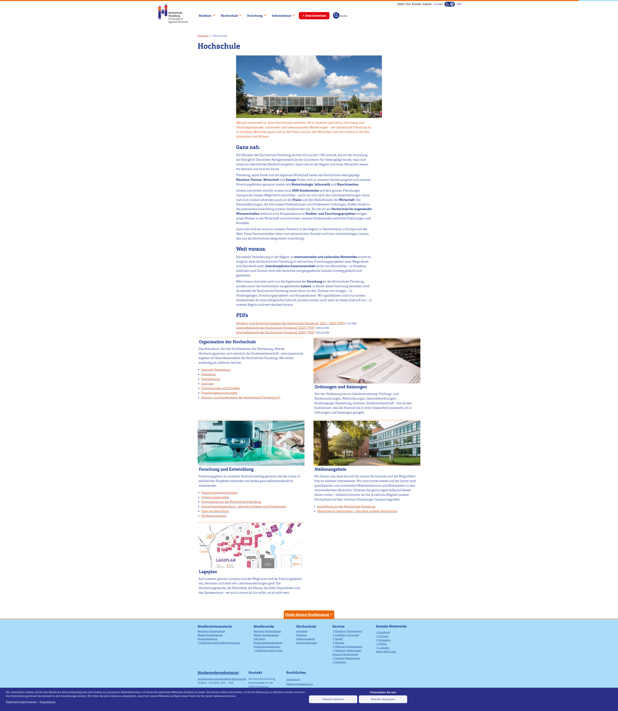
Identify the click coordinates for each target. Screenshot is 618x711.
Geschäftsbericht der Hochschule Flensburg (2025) (271, 328)
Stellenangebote (305, 639)
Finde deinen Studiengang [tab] (307, 614)
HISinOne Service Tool (269, 650)
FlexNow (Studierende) (348, 631)
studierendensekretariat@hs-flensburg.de (222, 679)
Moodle (339, 642)
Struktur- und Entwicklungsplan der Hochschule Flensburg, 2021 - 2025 (286, 323)
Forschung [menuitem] (253, 14)
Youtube (383, 636)
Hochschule (306, 626)
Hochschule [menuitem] (227, 14)
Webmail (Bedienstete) (348, 650)
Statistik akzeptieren (383, 699)
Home (400, 3)
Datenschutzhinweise (21, 702)
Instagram (385, 640)
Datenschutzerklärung (299, 684)
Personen (301, 635)
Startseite (203, 35)
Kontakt (416, 3)
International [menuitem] (279, 14)
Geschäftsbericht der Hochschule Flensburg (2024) (271, 332)
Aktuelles (301, 631)
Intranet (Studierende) (345, 654)
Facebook (384, 632)
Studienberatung (207, 639)
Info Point (259, 639)
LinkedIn (384, 647)
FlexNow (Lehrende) (347, 635)
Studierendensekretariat (268, 642)
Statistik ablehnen (333, 699)
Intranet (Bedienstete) (347, 658)
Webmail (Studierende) (348, 646)
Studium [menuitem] (202, 14)
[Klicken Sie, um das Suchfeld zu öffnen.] (336, 15)
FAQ (408, 3)
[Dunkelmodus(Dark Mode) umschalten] (450, 4)
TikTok (383, 644)
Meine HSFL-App (386, 651)
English (426, 3)
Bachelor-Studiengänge (211, 631)
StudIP (339, 639)
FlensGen (340, 662)
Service (338, 626)
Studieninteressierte (215, 626)
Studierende (264, 626)
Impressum (48, 702)
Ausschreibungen (306, 642)
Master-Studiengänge (210, 635)
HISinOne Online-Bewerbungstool (220, 642)
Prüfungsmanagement (267, 646)
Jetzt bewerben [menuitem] (315, 16)
